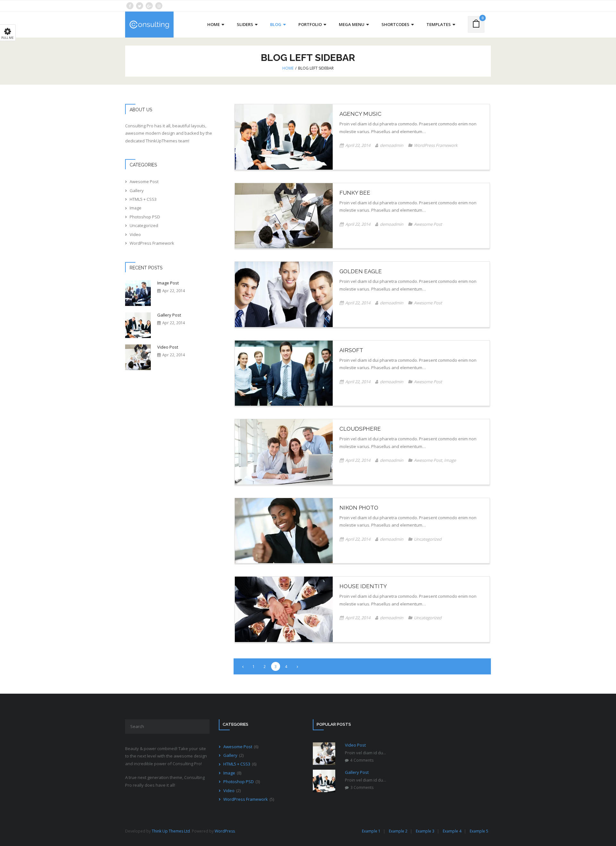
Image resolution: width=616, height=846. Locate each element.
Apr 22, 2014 (173, 290)
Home (288, 68)
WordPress (225, 831)
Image (450, 460)
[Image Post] (138, 293)
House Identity (363, 586)
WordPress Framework (436, 145)
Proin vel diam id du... (365, 753)
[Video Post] (138, 357)
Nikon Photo (358, 507)
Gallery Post (169, 315)
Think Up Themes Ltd (171, 831)
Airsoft (351, 350)
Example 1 (371, 831)
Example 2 (398, 831)
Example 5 (479, 831)
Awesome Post (428, 224)
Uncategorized (427, 539)
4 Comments (362, 760)
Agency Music (360, 114)
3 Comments (362, 787)
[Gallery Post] (138, 325)
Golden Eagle (360, 271)
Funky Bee (354, 193)
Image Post (168, 283)
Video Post (167, 347)
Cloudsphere (360, 429)
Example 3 (425, 831)
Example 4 (452, 831)
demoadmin (391, 145)
